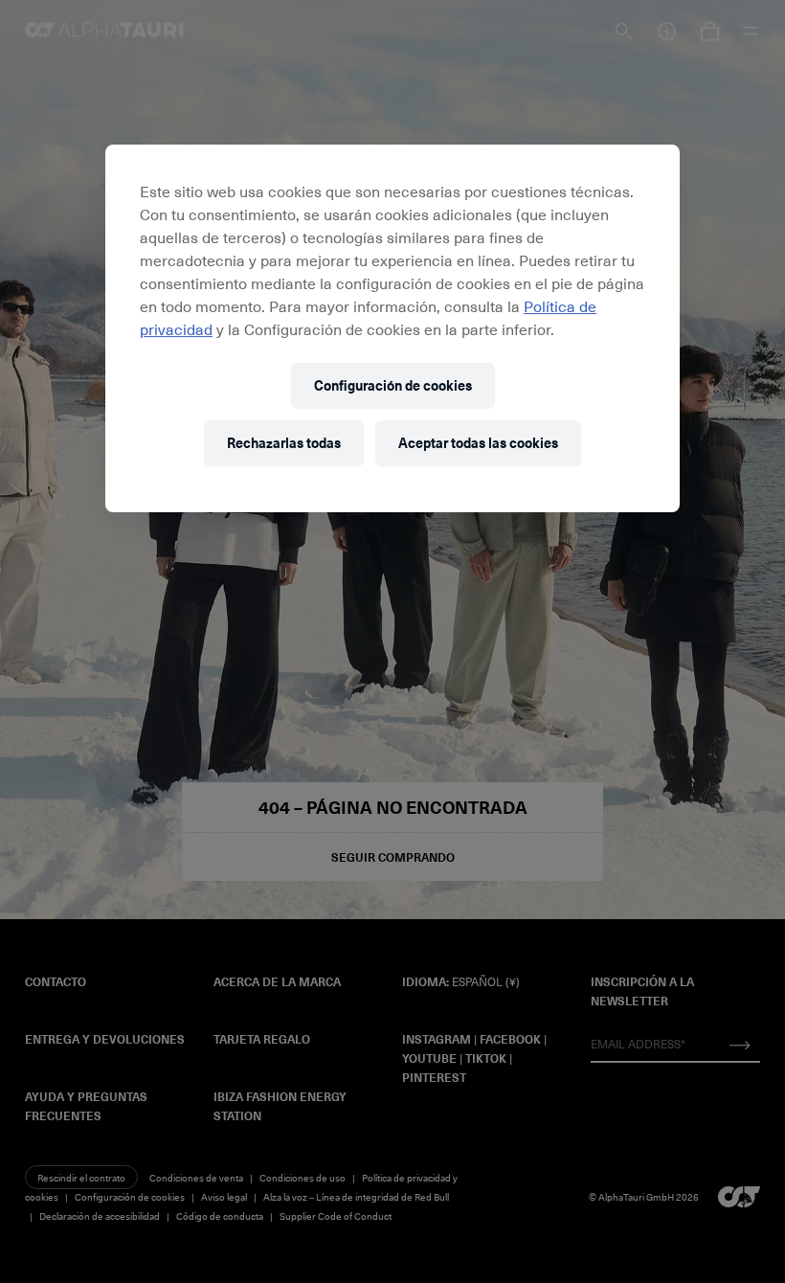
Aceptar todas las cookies (478, 443)
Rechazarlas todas (284, 443)
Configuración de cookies (393, 385)
